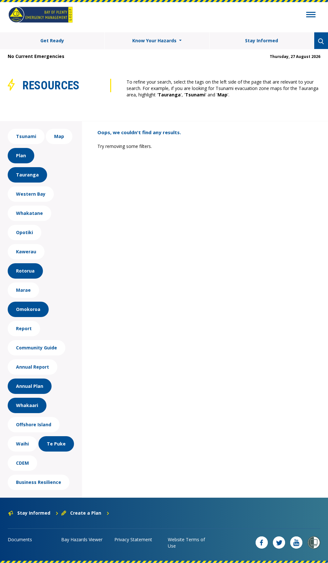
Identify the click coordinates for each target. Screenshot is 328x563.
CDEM (22, 463)
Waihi (22, 444)
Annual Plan (29, 386)
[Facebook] (262, 542)
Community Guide (36, 348)
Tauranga (27, 175)
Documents (20, 539)
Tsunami (26, 136)
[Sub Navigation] (310, 15)
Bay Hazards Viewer (81, 539)
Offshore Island (33, 424)
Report (24, 328)
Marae (23, 290)
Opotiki (24, 232)
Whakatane (29, 213)
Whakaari (27, 405)
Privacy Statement (133, 539)
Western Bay (30, 194)
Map (59, 136)
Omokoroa (28, 309)
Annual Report (32, 367)
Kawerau (26, 252)
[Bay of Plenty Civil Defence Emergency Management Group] (40, 14)
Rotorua (25, 271)
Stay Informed (261, 40)
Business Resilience (38, 482)
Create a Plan (85, 513)
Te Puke (56, 444)
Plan (21, 155)
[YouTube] (296, 542)
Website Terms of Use (186, 542)
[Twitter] (279, 542)
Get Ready (52, 40)
